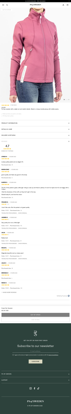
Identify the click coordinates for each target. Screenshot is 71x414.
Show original (22, 213)
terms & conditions (53, 355)
